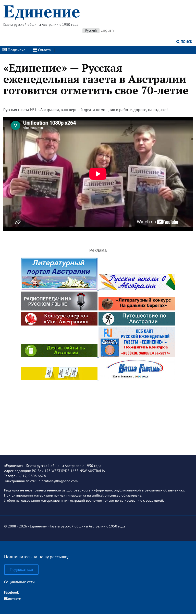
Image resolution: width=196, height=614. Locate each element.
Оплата (44, 49)
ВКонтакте (12, 598)
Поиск (186, 41)
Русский (91, 30)
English (107, 30)
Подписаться (21, 569)
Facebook (11, 592)
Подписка (16, 49)
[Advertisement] (98, 413)
